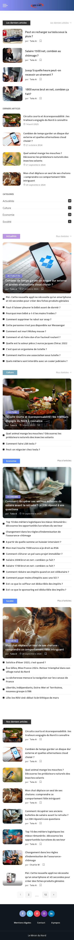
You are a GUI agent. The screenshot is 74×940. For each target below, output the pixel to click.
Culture (7, 208)
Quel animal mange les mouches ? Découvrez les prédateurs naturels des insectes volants (45, 156)
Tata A (33, 41)
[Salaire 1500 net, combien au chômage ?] (12, 55)
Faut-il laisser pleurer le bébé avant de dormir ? (33, 307)
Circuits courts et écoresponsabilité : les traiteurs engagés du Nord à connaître (46, 118)
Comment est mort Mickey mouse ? (26, 331)
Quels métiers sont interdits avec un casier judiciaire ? (37, 361)
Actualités (8, 201)
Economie (8, 214)
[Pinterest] (37, 913)
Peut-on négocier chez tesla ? (23, 449)
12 (45, 894)
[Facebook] (22, 913)
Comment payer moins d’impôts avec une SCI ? (32, 577)
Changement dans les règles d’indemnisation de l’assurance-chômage (43, 856)
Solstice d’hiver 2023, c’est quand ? (26, 662)
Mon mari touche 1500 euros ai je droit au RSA (32, 548)
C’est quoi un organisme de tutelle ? (26, 349)
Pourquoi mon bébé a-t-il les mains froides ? (31, 313)
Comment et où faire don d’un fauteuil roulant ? (33, 337)
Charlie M (35, 864)
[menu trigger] (6, 5)
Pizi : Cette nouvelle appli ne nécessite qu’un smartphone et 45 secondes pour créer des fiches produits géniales (38, 299)
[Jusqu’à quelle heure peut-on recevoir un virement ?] (12, 74)
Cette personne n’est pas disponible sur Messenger (35, 325)
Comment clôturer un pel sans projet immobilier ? (34, 554)
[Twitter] (30, 913)
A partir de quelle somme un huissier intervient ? (33, 542)
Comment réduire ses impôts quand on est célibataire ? (37, 572)
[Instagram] (44, 913)
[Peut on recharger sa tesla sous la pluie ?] (12, 36)
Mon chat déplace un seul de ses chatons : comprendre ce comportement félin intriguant (46, 176)
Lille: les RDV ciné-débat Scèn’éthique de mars (32, 697)
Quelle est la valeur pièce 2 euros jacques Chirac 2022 (36, 343)
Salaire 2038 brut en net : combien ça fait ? (30, 560)
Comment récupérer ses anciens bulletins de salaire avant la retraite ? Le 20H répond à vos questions (34, 505)
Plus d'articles (62, 236)
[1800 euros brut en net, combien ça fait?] (12, 93)
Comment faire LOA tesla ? (21, 443)
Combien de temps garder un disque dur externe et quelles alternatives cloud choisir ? (46, 137)
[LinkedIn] (51, 913)
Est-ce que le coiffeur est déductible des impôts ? (34, 584)
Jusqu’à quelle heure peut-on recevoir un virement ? (43, 72)
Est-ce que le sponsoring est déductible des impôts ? (36, 589)
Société (7, 221)
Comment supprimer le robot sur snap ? (28, 319)
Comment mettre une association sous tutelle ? (33, 355)
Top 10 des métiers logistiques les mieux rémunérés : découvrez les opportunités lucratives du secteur (36, 523)
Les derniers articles (16, 22)
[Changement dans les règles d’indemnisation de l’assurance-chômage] (12, 857)
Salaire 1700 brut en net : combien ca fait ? (30, 566)
